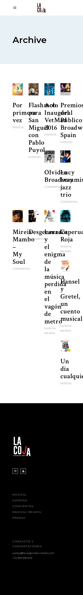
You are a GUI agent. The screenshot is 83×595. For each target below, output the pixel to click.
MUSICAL (20, 494)
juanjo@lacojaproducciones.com (33, 553)
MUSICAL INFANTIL (27, 512)
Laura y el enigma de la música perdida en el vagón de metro (55, 277)
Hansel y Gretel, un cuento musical (71, 300)
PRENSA (19, 517)
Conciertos (53, 186)
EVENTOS (20, 500)
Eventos (35, 157)
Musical (18, 127)
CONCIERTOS (23, 506)
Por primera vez (24, 112)
